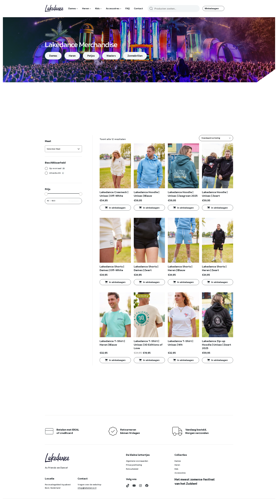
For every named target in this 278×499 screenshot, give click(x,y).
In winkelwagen (117, 207)
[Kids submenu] (101, 8)
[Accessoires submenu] (120, 8)
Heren (72, 56)
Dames (53, 56)
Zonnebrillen (134, 56)
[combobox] (62, 149)
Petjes (91, 56)
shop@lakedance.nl (87, 487)
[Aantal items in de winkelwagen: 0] (213, 8)
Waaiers (111, 56)
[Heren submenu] (90, 8)
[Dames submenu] (77, 8)
